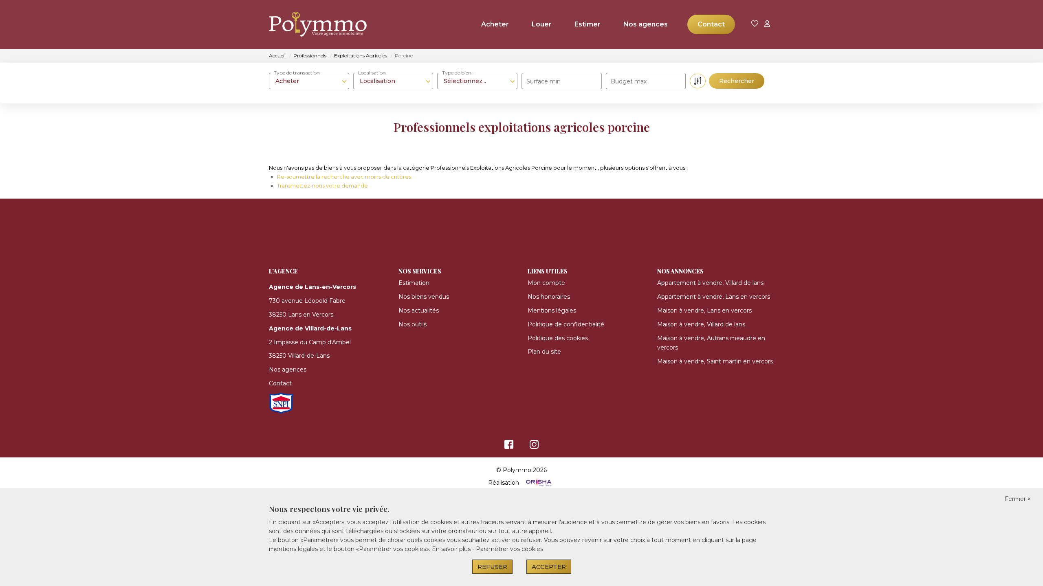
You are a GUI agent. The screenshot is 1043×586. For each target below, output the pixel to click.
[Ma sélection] (755, 24)
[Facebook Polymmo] (509, 446)
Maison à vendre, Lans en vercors (704, 310)
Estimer (587, 24)
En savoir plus (452, 549)
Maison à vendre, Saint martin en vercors (715, 361)
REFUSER (492, 567)
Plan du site (544, 351)
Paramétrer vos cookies (509, 549)
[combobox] (309, 81)
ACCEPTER (549, 567)
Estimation (413, 282)
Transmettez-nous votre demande (322, 185)
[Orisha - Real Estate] (538, 482)
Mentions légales (552, 310)
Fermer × (1018, 499)
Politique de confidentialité (566, 324)
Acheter (495, 24)
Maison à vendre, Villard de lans (701, 324)
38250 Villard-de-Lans (299, 355)
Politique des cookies (558, 338)
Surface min (543, 81)
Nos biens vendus (423, 296)
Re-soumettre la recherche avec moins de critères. (344, 176)
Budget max (629, 81)
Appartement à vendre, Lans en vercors (713, 296)
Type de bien (456, 73)
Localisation (372, 73)
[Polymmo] (309, 24)
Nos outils (412, 324)
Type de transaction (297, 73)
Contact (711, 24)
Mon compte (546, 282)
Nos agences (645, 24)
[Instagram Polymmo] (534, 446)
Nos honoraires (549, 296)
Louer (542, 24)
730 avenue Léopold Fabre (307, 300)
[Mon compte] (767, 24)
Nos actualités (418, 310)
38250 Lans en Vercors (301, 314)
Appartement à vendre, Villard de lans (710, 282)
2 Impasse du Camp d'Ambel (310, 342)
